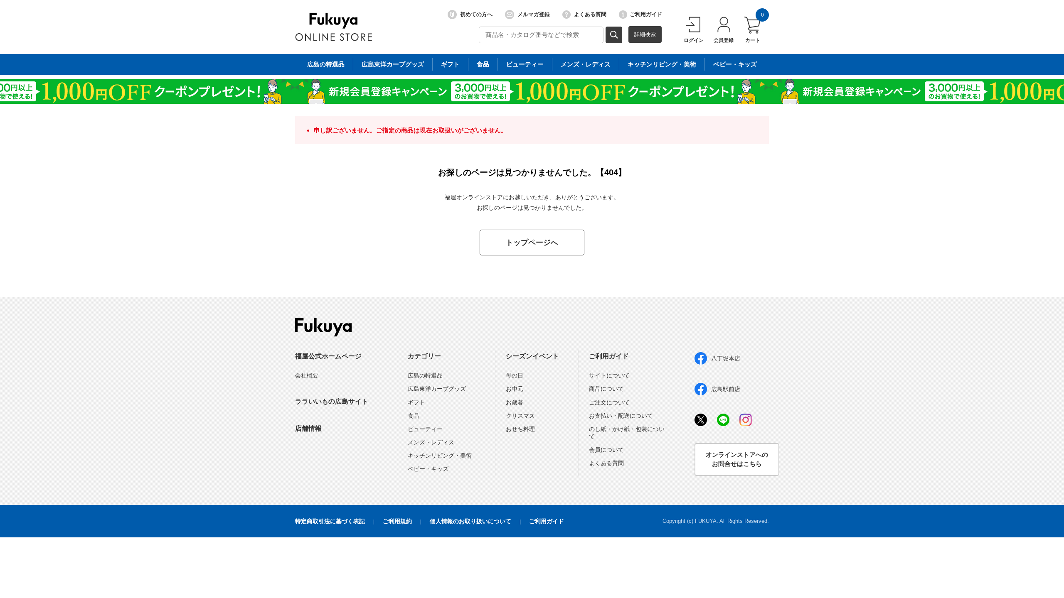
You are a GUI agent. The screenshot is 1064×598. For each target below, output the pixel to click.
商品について (606, 388)
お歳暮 (514, 402)
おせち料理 (520, 429)
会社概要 (306, 375)
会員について (606, 449)
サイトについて (609, 375)
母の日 (514, 375)
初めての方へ (476, 14)
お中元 (514, 388)
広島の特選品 (326, 64)
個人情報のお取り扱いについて (470, 521)
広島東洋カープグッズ (393, 64)
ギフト (450, 64)
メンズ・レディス (586, 64)
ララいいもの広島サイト (331, 401)
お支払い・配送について (621, 415)
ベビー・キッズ (735, 64)
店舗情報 (308, 428)
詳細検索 (645, 34)
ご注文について (609, 402)
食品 (483, 64)
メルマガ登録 (533, 14)
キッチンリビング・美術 (662, 64)
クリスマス (520, 415)
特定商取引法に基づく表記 (330, 521)
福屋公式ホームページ (328, 356)
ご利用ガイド (646, 14)
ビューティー (525, 64)
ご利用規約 (397, 521)
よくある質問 (590, 14)
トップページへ (532, 242)
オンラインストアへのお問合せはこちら (737, 459)
